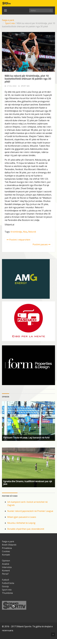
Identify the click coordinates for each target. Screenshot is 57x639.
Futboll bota (8, 583)
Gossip (5, 586)
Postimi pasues (40, 244)
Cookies (6, 551)
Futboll (5, 579)
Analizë (5, 563)
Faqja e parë (8, 20)
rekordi (32, 231)
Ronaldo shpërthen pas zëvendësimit (25, 528)
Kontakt (6, 554)
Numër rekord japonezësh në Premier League (30, 511)
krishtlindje (16, 231)
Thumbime (7, 593)
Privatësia (7, 548)
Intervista (7, 567)
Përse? (5, 573)
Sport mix (10, 23)
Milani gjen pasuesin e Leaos (21, 517)
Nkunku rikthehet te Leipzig (21, 522)
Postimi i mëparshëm (19, 239)
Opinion (6, 560)
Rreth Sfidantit (9, 544)
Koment (6, 570)
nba (25, 231)
